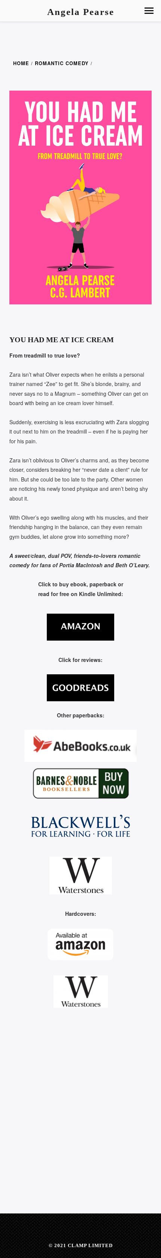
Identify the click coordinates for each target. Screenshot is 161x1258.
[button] (149, 10)
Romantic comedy (62, 63)
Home (21, 63)
